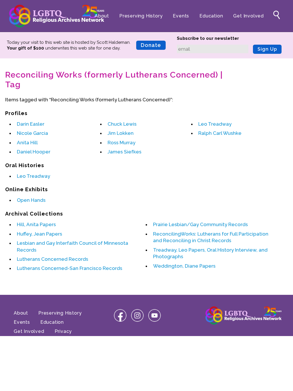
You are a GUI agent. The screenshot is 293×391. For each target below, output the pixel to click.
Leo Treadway (214, 124)
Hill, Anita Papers (36, 224)
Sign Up (267, 49)
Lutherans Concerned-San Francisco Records (69, 268)
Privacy (63, 331)
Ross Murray (121, 142)
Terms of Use (30, 340)
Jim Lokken (121, 133)
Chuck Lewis (122, 124)
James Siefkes (124, 152)
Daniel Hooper (33, 152)
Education (211, 16)
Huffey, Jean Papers (39, 234)
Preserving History (141, 16)
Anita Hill (27, 142)
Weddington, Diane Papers (184, 266)
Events (181, 16)
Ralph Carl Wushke (219, 133)
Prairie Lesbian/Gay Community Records (200, 224)
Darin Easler (30, 124)
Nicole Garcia (32, 133)
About (102, 16)
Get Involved (248, 16)
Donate (151, 45)
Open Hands (31, 200)
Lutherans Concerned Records (52, 259)
